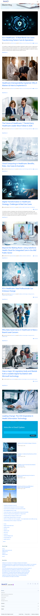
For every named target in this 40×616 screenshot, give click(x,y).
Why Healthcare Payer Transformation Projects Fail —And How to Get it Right (16, 570)
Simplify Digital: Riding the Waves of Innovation (12, 517)
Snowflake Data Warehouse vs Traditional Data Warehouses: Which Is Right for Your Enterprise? (19, 564)
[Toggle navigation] (37, 1)
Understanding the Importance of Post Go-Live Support (14, 506)
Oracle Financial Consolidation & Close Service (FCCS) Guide (14, 508)
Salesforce (24, 255)
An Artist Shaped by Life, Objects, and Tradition (10, 576)
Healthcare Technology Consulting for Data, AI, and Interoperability (14, 575)
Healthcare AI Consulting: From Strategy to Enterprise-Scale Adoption (14, 562)
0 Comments (36, 43)
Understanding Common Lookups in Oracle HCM (12, 520)
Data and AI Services (4, 595)
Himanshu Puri (13, 128)
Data (5, 528)
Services (2, 590)
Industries (2, 603)
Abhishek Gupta (13, 43)
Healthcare (21, 43)
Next (36, 430)
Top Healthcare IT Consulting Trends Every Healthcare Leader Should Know (15, 572)
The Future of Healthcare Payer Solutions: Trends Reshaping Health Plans (15, 573)
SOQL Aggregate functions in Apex (10, 510)
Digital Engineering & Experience (7, 594)
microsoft (31, 379)
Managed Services (4, 600)
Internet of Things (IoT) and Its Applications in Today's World (15, 513)
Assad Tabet (13, 379)
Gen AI (6, 532)
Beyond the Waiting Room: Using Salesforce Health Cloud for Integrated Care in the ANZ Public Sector (19, 250)
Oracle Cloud (3, 597)
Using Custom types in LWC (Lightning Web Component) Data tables (16, 512)
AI (27, 379)
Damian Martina (13, 255)
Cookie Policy (21, 614)
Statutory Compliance (35, 614)
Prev (4, 430)
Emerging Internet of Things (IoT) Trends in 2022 (12, 515)
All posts (20, 430)
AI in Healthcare (32, 207)
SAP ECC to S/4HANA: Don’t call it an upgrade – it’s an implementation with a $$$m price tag (20, 518)
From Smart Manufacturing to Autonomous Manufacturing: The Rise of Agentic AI (17, 568)
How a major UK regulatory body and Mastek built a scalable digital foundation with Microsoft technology (19, 373)
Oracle (6, 534)
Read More (4, 52)
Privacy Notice (27, 614)
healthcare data (4, 295)
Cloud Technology (26, 43)
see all (4, 541)
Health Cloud (31, 43)
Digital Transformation (26, 207)
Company (2, 606)
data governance (31, 335)
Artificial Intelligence (8, 535)
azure (29, 379)
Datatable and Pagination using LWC (10, 505)
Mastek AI (3, 592)
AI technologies (25, 335)
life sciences (35, 379)
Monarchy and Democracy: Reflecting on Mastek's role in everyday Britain (15, 569)
